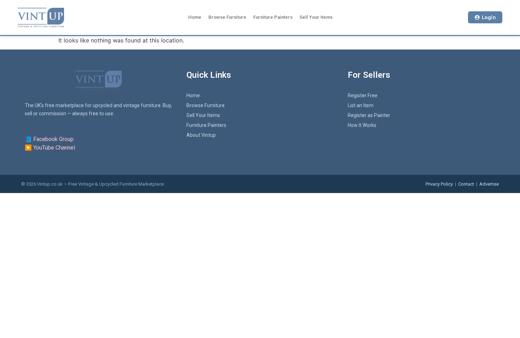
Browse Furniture (227, 17)
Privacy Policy (439, 184)
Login (489, 17)
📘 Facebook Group (49, 139)
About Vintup (201, 135)
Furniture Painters (273, 17)
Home (194, 17)
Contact (466, 184)
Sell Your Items (316, 17)
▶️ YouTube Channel (50, 147)
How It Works (362, 125)
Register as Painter (369, 115)
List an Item (361, 105)
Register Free (362, 95)
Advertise (489, 184)
